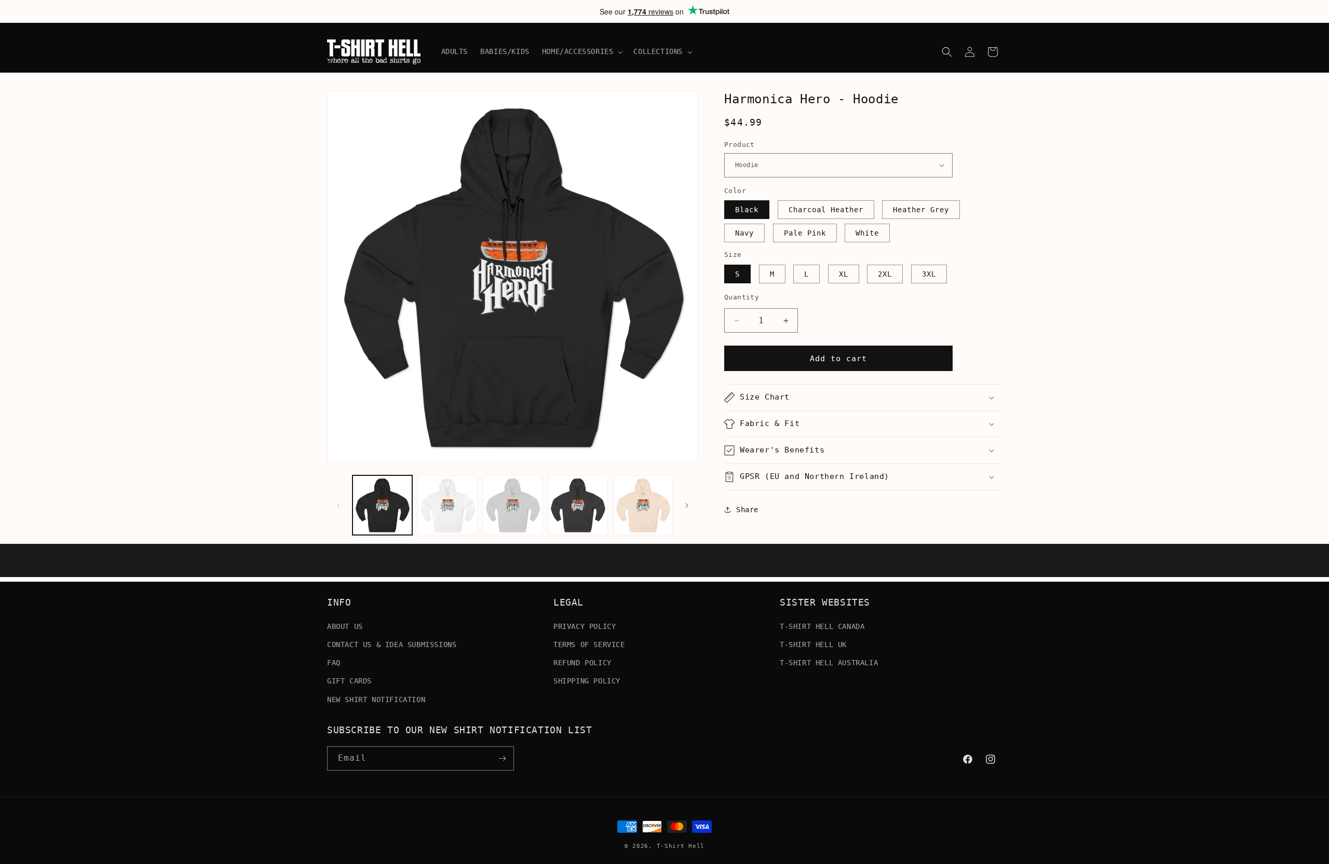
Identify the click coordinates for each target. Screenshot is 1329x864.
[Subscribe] (502, 758)
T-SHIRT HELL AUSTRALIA (829, 662)
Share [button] (747, 509)
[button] (582, 51)
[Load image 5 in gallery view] (643, 505)
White (867, 233)
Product (739, 144)
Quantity (741, 297)
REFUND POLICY (582, 662)
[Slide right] (686, 505)
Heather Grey (921, 209)
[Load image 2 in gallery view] (447, 505)
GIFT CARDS (349, 681)
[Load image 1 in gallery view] (382, 505)
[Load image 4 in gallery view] (577, 505)
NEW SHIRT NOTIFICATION (376, 699)
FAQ (334, 662)
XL (843, 274)
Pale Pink (805, 233)
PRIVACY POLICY (584, 626)
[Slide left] (338, 505)
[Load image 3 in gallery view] (513, 505)
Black (746, 209)
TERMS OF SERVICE (589, 644)
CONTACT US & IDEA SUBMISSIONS (391, 644)
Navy (744, 233)
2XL (885, 274)
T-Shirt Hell (680, 846)
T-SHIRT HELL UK (813, 644)
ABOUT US (345, 626)
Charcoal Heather (826, 209)
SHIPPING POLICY (586, 681)
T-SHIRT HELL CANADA (822, 626)
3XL (929, 274)
